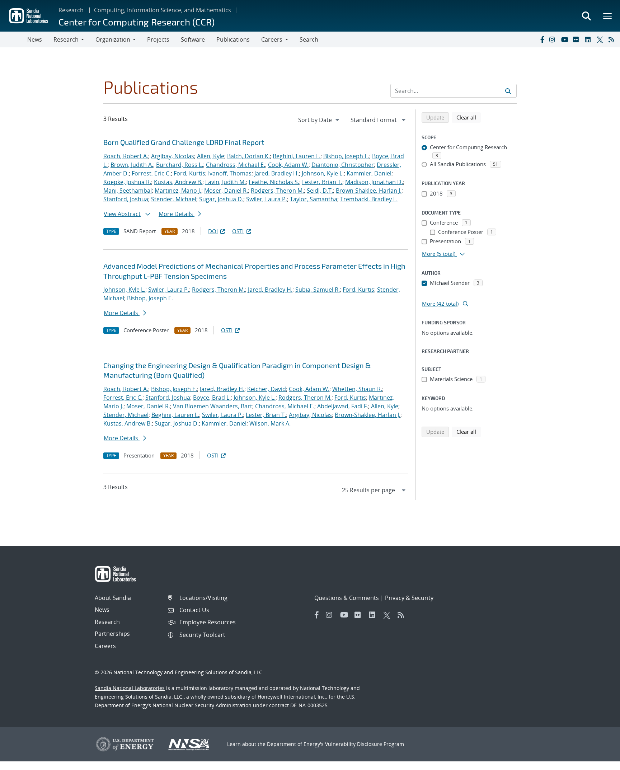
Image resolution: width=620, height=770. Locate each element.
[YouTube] (565, 39)
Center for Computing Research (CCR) (136, 21)
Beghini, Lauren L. (296, 156)
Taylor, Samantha (313, 199)
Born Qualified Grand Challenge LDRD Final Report (183, 142)
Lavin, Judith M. (225, 182)
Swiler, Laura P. (266, 199)
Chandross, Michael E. (235, 165)
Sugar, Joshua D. (221, 199)
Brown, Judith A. (132, 165)
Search (309, 39)
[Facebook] (541, 39)
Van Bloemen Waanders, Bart (212, 406)
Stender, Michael (173, 199)
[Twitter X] (601, 39)
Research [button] (66, 39)
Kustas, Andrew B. (178, 182)
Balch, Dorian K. (248, 156)
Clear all (468, 117)
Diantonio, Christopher (342, 165)
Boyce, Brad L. (212, 398)
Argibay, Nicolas (172, 156)
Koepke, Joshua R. (127, 182)
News (34, 39)
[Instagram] (553, 39)
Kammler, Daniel (369, 173)
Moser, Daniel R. (226, 190)
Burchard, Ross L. (179, 165)
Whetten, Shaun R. (357, 389)
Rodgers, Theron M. (277, 190)
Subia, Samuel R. (317, 290)
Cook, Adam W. (288, 165)
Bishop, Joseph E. (346, 156)
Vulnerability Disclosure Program (364, 744)
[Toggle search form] (586, 16)
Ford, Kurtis (189, 173)
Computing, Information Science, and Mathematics (162, 10)
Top (598, 762)
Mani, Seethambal (127, 190)
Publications (233, 39)
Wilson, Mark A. (270, 423)
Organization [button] (112, 39)
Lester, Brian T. (322, 182)
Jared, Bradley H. (276, 173)
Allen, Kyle (210, 156)
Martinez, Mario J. (178, 190)
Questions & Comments (346, 598)
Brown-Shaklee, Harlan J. (368, 190)
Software (193, 39)
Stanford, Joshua (125, 199)
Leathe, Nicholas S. (274, 182)
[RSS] (613, 39)
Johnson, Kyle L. (323, 173)
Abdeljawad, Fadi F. (342, 406)
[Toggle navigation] (14, 39)
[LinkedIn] (589, 39)
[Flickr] (577, 39)
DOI (213, 231)
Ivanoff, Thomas (230, 173)
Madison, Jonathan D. (374, 182)
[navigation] (319, 120)
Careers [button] (271, 39)
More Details (176, 214)
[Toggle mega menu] (608, 16)
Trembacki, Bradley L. (369, 199)
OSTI (238, 231)
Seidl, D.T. (320, 190)
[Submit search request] (508, 91)
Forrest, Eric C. (151, 173)
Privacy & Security (409, 598)
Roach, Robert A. (125, 156)
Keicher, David (266, 389)
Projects (158, 39)
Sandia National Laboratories (130, 688)
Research (71, 10)
